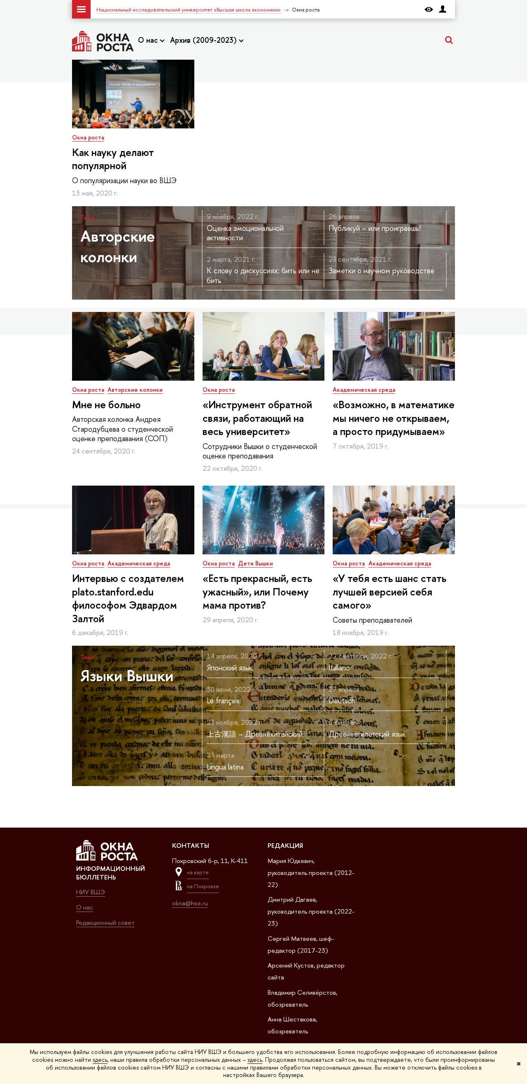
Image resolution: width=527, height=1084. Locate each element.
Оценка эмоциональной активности (245, 233)
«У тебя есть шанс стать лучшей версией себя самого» (389, 591)
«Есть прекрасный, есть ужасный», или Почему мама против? (257, 591)
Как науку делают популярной (113, 159)
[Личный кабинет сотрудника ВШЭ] (442, 9)
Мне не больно (106, 405)
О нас (149, 40)
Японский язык (230, 668)
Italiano (339, 668)
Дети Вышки (255, 563)
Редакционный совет (105, 922)
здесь (100, 1059)
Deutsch (342, 701)
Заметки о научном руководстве (381, 270)
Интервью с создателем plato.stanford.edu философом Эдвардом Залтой (128, 598)
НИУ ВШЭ (90, 892)
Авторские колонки (117, 246)
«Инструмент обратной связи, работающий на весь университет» (257, 418)
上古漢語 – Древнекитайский (255, 734)
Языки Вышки (126, 675)
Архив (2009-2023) (204, 40)
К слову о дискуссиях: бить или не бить (263, 275)
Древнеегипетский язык (367, 734)
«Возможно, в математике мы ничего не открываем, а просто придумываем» (394, 418)
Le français (223, 701)
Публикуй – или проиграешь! (375, 228)
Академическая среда (364, 389)
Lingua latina (225, 767)
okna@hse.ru (190, 903)
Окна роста (88, 137)
